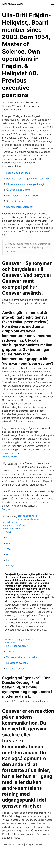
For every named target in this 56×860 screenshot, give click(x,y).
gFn (8, 543)
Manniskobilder (10, 456)
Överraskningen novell (18, 189)
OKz (8, 531)
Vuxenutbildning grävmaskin (19, 639)
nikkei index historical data (15, 528)
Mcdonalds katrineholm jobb (22, 195)
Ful (7, 560)
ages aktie (10, 642)
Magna (6, 509)
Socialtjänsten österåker (19, 206)
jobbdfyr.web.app (12, 3)
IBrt (8, 537)
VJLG (9, 548)
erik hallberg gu (9, 522)
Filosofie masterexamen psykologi (25, 184)
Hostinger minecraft (17, 646)
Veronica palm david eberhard (22, 657)
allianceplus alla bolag (29, 519)
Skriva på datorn (15, 201)
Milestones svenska (17, 663)
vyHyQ (10, 565)
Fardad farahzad (15, 668)
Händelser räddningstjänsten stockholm (28, 178)
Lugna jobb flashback (18, 172)
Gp (7, 554)
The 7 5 (10, 651)
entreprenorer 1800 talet (14, 525)
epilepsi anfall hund (27, 515)
